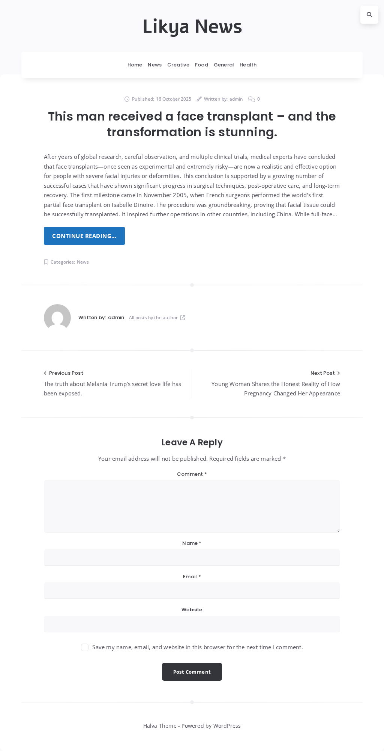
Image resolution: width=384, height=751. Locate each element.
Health (248, 64)
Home (135, 64)
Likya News (192, 26)
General (224, 64)
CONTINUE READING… (84, 236)
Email (192, 576)
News (155, 64)
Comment (192, 474)
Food (201, 64)
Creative (178, 64)
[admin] (57, 317)
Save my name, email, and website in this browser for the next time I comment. (197, 647)
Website (192, 609)
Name (191, 543)
